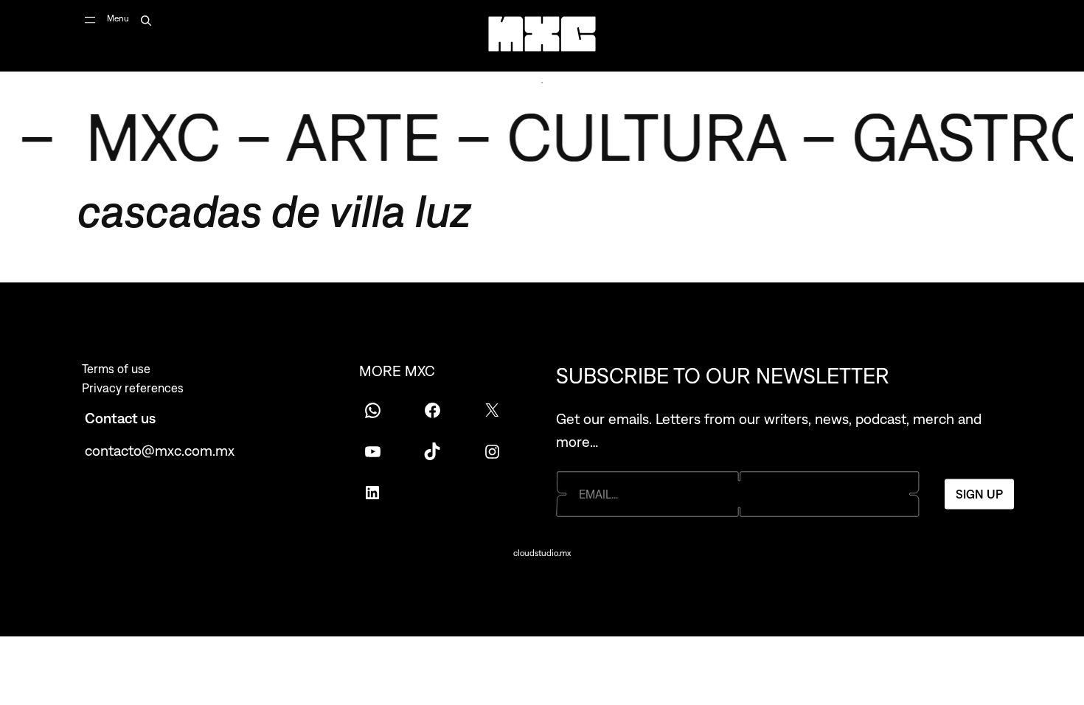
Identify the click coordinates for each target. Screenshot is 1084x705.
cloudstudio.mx (542, 553)
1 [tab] (542, 82)
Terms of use (116, 368)
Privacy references (133, 388)
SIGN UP (979, 493)
